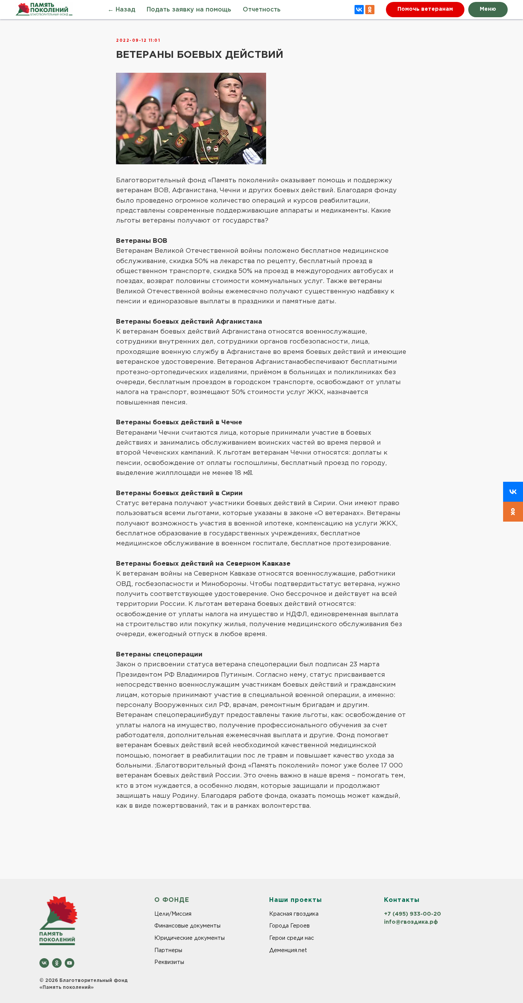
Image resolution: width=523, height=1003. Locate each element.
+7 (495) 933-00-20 (412, 914)
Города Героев (289, 926)
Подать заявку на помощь (189, 10)
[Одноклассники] (369, 9)
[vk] (44, 963)
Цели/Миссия (172, 914)
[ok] (57, 963)
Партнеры (168, 950)
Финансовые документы (187, 926)
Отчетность (262, 10)
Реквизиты (169, 962)
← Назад (121, 10)
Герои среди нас (291, 938)
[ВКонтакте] (359, 9)
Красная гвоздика (294, 914)
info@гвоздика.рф (411, 922)
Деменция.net (288, 950)
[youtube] (69, 963)
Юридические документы (189, 938)
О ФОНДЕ (171, 900)
